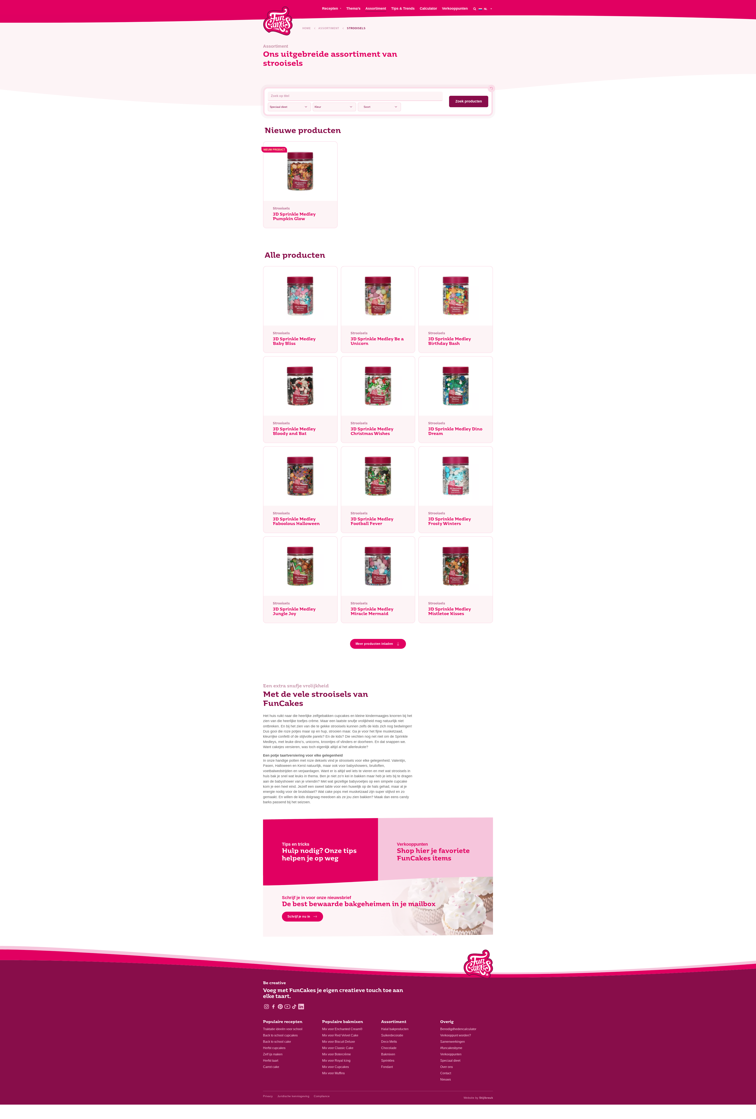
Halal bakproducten (395, 1029)
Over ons (446, 1067)
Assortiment (328, 28)
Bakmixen (388, 1054)
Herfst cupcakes (274, 1048)
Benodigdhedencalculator (458, 1029)
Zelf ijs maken (273, 1054)
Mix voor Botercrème (336, 1054)
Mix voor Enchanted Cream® (342, 1029)
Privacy (268, 1096)
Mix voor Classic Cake (337, 1048)
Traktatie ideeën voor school (282, 1029)
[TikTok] (294, 1006)
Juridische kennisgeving (293, 1096)
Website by (478, 1097)
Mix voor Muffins (333, 1073)
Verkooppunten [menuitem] (455, 8)
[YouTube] (287, 1006)
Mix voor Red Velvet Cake (340, 1035)
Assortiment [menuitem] (375, 8)
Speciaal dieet (450, 1060)
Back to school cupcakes (280, 1035)
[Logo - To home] (478, 965)
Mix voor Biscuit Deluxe (338, 1041)
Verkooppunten (450, 1054)
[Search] (474, 9)
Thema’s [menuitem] (353, 8)
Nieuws (445, 1079)
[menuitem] (486, 8)
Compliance (322, 1096)
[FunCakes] (278, 21)
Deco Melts (389, 1041)
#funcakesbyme (451, 1048)
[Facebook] (273, 1006)
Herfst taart (270, 1060)
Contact (445, 1073)
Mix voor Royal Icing (336, 1060)
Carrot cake (271, 1067)
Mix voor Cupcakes (335, 1067)
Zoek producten (468, 101)
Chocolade (389, 1048)
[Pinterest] (280, 1006)
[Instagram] (266, 1006)
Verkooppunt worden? (455, 1035)
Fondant (387, 1067)
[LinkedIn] (301, 1006)
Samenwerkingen (452, 1041)
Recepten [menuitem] (330, 8)
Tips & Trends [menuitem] (403, 8)
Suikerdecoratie (392, 1035)
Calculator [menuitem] (428, 8)
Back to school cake (277, 1041)
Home (306, 28)
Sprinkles (387, 1060)
